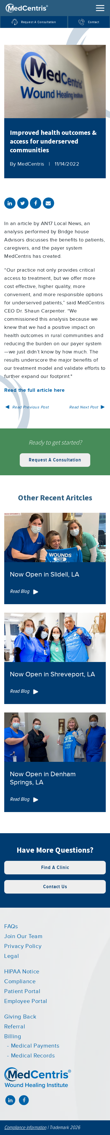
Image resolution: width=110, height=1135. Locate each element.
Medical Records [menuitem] (33, 1055)
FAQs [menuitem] (11, 926)
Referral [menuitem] (14, 1026)
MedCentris (30, 164)
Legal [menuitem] (11, 956)
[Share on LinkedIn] (10, 203)
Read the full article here (34, 390)
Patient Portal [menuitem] (22, 991)
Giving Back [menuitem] (20, 1016)
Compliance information (25, 1127)
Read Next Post (84, 407)
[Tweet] (22, 203)
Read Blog (20, 591)
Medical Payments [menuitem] (35, 1045)
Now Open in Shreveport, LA (52, 674)
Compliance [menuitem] (20, 981)
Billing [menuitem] (12, 1036)
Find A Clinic (55, 867)
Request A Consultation (55, 460)
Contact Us (55, 887)
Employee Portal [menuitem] (25, 1001)
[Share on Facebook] (35, 203)
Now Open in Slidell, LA (44, 575)
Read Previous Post (30, 407)
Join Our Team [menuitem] (23, 936)
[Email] (48, 203)
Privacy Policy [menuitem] (22, 946)
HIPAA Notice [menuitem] (21, 971)
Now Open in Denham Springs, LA (43, 778)
